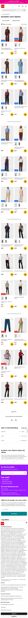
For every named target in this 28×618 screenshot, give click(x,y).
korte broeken (6, 20)
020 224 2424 (4, 488)
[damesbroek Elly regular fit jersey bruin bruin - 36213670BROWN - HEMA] (2, 76)
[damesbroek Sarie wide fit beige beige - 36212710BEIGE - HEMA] (6, 174)
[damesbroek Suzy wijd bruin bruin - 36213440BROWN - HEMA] (15, 44)
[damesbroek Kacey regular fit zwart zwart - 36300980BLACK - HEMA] (15, 241)
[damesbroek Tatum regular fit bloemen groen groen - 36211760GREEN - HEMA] (15, 335)
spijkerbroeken (16, 20)
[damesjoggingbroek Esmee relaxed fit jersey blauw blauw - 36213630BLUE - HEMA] (6, 44)
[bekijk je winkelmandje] (22, 6)
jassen (23, 431)
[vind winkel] (25, 473)
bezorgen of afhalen (7, 481)
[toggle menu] (25, 6)
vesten (2, 440)
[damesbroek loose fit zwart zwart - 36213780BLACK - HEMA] (2, 107)
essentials (3, 431)
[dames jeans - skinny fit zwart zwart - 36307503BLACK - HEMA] (2, 298)
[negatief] (16, 420)
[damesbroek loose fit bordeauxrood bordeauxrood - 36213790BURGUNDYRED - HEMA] (6, 107)
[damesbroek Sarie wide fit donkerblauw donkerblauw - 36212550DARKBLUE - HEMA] (2, 174)
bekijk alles (24, 428)
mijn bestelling (5, 479)
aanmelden (14, 513)
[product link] (7, 34)
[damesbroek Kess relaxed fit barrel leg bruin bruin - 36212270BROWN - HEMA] (15, 174)
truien (2, 436)
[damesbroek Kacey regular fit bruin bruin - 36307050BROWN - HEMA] (19, 241)
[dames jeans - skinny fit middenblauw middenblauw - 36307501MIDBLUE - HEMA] (6, 298)
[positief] (12, 420)
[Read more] (14, 461)
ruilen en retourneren (7, 483)
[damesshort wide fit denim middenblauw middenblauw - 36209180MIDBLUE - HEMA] (6, 368)
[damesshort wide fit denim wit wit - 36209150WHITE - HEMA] (2, 368)
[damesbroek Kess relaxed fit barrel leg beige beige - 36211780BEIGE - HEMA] (19, 174)
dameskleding (6, 14)
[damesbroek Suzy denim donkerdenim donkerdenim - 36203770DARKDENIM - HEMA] (19, 44)
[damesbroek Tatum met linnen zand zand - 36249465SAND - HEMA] (19, 335)
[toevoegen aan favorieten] (12, 28)
